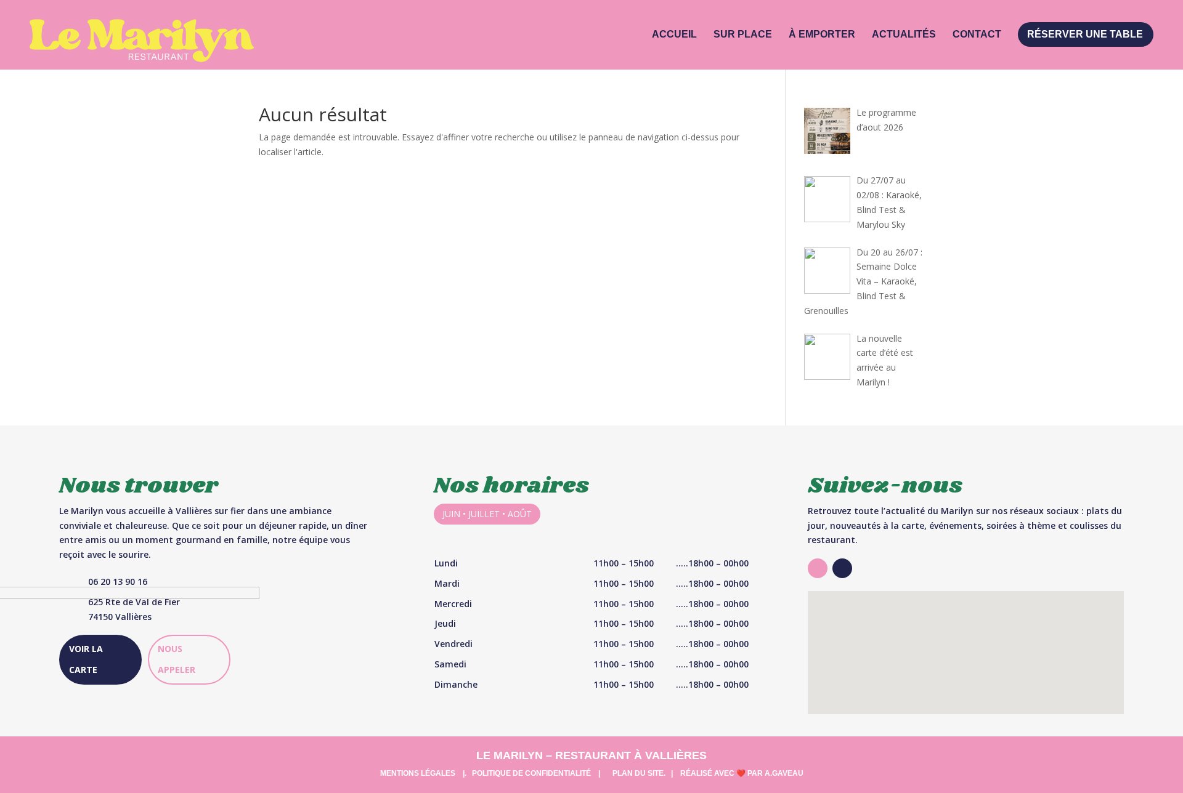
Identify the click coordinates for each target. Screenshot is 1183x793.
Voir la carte (86, 659)
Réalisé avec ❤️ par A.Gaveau (741, 773)
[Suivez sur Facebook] (842, 568)
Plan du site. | (642, 773)
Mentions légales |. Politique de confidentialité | (490, 773)
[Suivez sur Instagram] (817, 568)
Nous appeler (176, 659)
